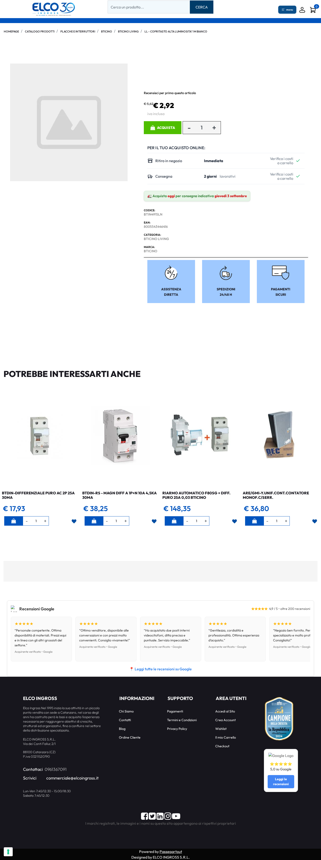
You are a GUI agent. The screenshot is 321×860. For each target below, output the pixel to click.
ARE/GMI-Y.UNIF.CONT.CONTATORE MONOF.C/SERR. (276, 495)
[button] (201, 7)
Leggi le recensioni (281, 781)
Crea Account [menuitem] (225, 720)
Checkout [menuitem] (222, 746)
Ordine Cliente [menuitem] (130, 737)
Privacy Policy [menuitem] (177, 729)
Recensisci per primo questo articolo (170, 93)
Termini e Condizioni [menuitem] (182, 720)
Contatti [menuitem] (125, 720)
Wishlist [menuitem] (221, 729)
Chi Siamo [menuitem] (126, 711)
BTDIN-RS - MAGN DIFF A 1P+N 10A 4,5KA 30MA (119, 495)
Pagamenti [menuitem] (175, 711)
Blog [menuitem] (122, 729)
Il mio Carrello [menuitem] (225, 737)
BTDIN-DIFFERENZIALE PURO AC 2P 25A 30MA (38, 495)
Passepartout (171, 851)
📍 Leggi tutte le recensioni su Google (160, 669)
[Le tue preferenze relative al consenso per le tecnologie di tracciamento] (8, 851)
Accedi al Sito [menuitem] (225, 711)
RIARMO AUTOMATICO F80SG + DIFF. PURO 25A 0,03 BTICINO (196, 495)
